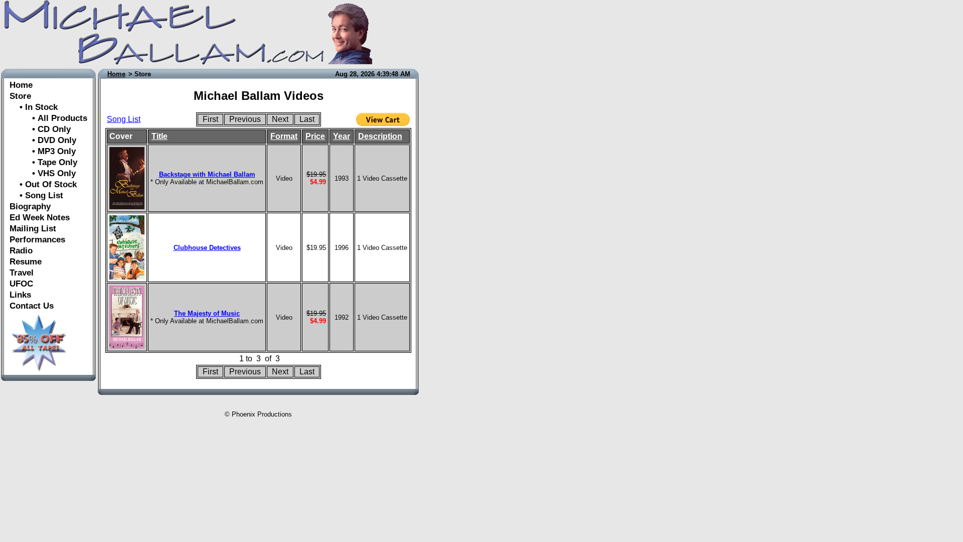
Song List (123, 119)
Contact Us (32, 306)
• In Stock (34, 107)
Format (283, 136)
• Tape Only (43, 162)
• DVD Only (43, 140)
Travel (22, 273)
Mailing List (33, 228)
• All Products (48, 118)
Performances (37, 239)
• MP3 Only (43, 151)
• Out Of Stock (43, 184)
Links (20, 295)
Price (315, 136)
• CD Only (40, 129)
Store (20, 96)
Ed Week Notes (40, 217)
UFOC (21, 284)
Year (341, 136)
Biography (30, 206)
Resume (26, 261)
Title (159, 136)
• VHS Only (43, 173)
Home (21, 85)
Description (380, 136)
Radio (21, 250)
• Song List (36, 195)
